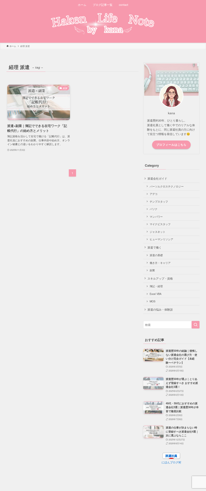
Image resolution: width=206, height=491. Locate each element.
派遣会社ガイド (157, 178)
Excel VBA (155, 294)
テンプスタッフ (159, 201)
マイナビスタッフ (160, 224)
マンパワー (156, 216)
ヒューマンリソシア (161, 239)
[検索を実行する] (196, 325)
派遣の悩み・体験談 (160, 309)
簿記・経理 (156, 286)
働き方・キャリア (160, 263)
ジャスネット (157, 232)
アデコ (154, 194)
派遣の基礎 (156, 255)
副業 (152, 270)
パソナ (154, 209)
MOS (152, 301)
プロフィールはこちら (171, 145)
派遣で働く (154, 247)
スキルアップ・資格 (160, 278)
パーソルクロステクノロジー (167, 186)
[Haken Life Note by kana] (103, 23)
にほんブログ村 (171, 462)
